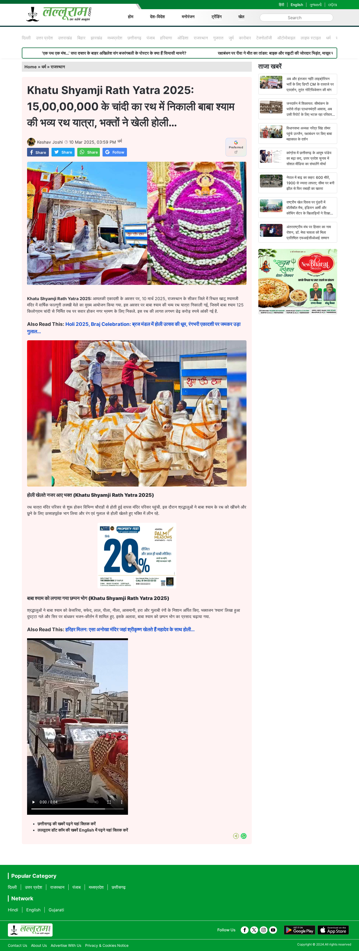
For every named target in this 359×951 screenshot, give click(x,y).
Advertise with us (66, 945)
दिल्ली (26, 37)
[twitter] (254, 930)
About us (39, 945)
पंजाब (151, 37)
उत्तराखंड (65, 37)
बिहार (81, 37)
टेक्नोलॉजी (264, 37)
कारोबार (245, 37)
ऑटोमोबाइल (286, 37)
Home (30, 66)
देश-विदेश (157, 16)
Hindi (13, 909)
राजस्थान (201, 37)
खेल (241, 16)
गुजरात (218, 37)
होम (130, 16)
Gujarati (56, 909)
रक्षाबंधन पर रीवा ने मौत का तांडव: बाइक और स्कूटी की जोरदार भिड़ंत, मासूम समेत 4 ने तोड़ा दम (234, 53)
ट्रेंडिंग (217, 16)
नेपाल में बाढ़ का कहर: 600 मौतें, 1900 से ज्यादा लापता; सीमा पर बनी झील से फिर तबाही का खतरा (310, 183)
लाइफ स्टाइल (311, 37)
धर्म (328, 37)
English (297, 4)
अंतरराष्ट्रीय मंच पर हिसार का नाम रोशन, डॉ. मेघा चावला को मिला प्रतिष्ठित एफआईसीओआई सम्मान (308, 232)
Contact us (17, 945)
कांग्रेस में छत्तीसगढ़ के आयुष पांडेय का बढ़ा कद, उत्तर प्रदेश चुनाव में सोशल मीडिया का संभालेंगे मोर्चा (308, 158)
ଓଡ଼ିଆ (332, 4)
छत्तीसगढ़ (134, 37)
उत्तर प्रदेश (44, 37)
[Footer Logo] (30, 930)
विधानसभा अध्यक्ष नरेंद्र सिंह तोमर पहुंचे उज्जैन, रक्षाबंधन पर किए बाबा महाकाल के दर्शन (309, 133)
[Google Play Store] (299, 930)
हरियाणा (166, 37)
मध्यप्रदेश (114, 37)
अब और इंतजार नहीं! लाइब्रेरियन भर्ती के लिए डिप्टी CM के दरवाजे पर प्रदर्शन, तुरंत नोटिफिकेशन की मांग (310, 84)
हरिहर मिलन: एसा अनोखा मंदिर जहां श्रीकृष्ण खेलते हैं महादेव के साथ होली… (130, 629)
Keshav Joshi (50, 142)
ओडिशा (182, 37)
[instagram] (263, 930)
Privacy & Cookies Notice (107, 945)
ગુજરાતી (316, 4)
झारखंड (96, 37)
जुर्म (231, 37)
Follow (118, 152)
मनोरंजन (188, 16)
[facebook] (245, 930)
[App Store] (333, 930)
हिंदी (281, 4)
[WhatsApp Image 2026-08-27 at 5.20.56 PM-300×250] (137, 586)
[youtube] (273, 930)
